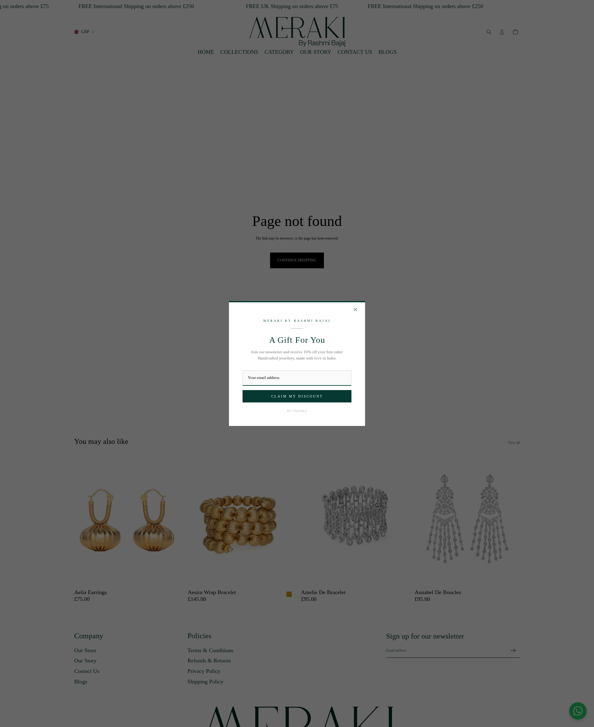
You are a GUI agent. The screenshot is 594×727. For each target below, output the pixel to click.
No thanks (297, 411)
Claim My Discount (297, 396)
